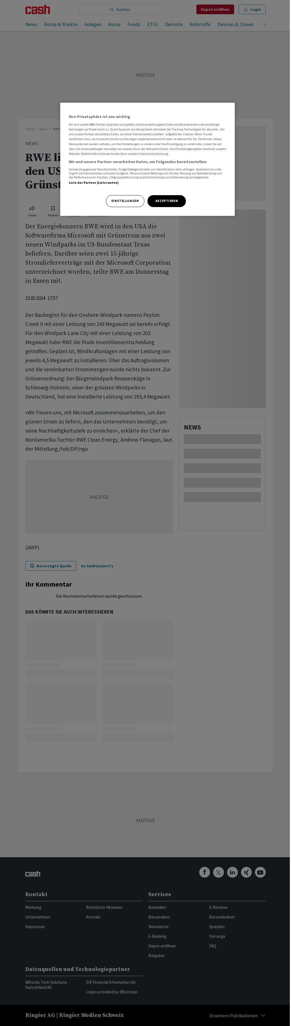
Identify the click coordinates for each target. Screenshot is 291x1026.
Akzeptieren (166, 201)
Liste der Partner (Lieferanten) (94, 183)
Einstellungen (125, 201)
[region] (147, 159)
